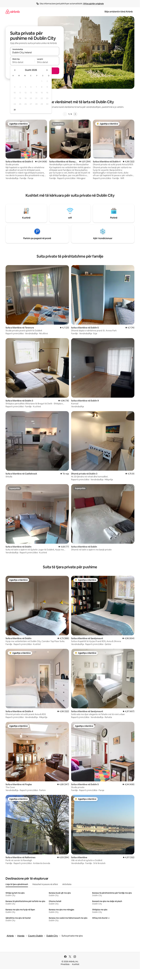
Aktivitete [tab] (66, 884)
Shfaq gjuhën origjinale (93, 3)
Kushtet (75, 964)
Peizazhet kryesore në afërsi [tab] (45, 884)
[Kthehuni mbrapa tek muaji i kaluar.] (15, 70)
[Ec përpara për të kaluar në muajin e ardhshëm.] (47, 70)
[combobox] (34, 52)
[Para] (75, 114)
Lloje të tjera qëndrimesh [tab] (17, 884)
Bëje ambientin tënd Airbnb (119, 11)
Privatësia (65, 964)
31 (15, 109)
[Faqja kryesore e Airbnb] (13, 11)
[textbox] (22, 62)
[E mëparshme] (65, 114)
